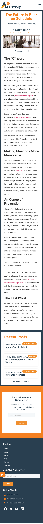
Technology (31, 24)
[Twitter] (11, 508)
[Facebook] (5, 508)
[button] (2, 474)
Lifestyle (23, 24)
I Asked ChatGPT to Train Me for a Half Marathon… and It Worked (19, 360)
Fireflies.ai (19, 171)
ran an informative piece (24, 96)
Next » (26, 382)
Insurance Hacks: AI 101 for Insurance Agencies (18, 373)
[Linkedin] (22, 508)
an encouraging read (21, 117)
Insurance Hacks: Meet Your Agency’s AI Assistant (19, 346)
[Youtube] (16, 508)
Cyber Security (13, 24)
